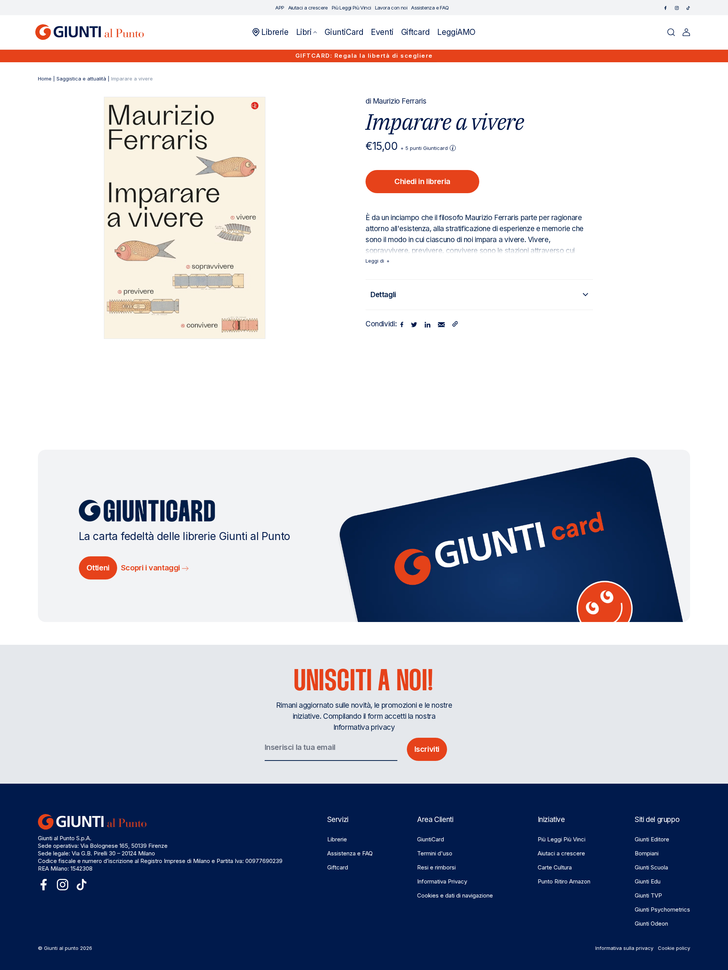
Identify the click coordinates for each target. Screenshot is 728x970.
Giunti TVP (648, 895)
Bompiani (647, 853)
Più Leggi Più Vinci (561, 839)
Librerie (337, 839)
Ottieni (98, 567)
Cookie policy (674, 948)
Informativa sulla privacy (624, 948)
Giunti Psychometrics (662, 909)
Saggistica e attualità (81, 79)
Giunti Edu (648, 881)
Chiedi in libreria (422, 181)
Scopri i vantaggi (151, 567)
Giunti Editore (652, 839)
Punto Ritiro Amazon (564, 881)
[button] (306, 32)
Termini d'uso (434, 853)
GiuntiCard (430, 839)
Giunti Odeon (651, 923)
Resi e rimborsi (436, 867)
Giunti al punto (61, 948)
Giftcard (337, 867)
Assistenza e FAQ (350, 853)
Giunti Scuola (651, 867)
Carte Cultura (555, 867)
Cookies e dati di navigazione (455, 895)
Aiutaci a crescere (561, 853)
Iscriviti (426, 749)
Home (45, 79)
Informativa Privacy (442, 881)
